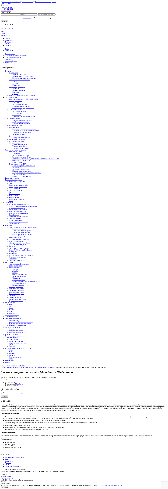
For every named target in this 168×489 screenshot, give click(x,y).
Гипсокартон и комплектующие (15, 150)
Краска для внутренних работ (18, 185)
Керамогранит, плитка (12, 178)
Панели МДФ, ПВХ (11, 334)
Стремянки (12, 295)
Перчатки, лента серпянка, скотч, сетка (18, 348)
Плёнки (7, 362)
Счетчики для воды (15, 218)
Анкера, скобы (13, 339)
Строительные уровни (19, 283)
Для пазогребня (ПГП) (19, 145)
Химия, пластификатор (16, 199)
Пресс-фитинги (14, 215)
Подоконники (9, 360)
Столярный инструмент (16, 294)
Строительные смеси (12, 97)
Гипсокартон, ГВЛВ (15, 152)
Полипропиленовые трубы (17, 211)
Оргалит (11, 309)
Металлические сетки (12, 315)
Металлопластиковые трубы (18, 209)
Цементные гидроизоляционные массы (22, 95)
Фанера (11, 311)
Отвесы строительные (19, 274)
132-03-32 (7, 9)
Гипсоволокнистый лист (20, 155)
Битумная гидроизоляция (17, 87)
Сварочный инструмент (16, 290)
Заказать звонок (27, 2)
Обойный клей (13, 195)
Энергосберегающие (19, 236)
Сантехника (9, 202)
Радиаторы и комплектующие (18, 216)
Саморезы (12, 346)
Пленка (14, 81)
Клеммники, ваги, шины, (17, 260)
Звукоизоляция (13, 73)
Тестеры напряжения (19, 276)
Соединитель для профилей (21, 176)
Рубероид (15, 94)
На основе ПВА (17, 113)
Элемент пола (17, 162)
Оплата (7, 44)
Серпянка (12, 355)
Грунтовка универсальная (17, 325)
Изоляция (8, 71)
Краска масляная (14, 188)
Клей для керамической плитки (22, 120)
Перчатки (12, 353)
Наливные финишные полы (21, 132)
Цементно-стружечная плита (14, 336)
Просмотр (4, 33)
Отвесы (15, 273)
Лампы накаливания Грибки (21, 230)
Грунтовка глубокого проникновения (21, 322)
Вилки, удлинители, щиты (17, 241)
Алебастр (15, 102)
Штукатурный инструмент (17, 299)
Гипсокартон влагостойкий (21, 157)
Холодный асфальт (11, 316)
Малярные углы (17, 167)
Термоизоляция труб (15, 220)
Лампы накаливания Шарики (22, 234)
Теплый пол (13, 259)
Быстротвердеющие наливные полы (24, 129)
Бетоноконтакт (13, 320)
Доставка (4, 35)
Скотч (11, 359)
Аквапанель (16, 153)
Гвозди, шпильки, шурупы (17, 343)
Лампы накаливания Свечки (21, 232)
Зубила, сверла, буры (15, 266)
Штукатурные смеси (15, 101)
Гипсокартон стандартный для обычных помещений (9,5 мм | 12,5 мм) (35, 159)
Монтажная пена (14, 194)
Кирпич (11, 329)
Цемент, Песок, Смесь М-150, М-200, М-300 (23, 99)
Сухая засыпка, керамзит (17, 141)
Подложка (15, 83)
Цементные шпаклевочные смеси (23, 116)
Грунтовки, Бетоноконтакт (13, 318)
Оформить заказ (6, 3)
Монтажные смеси (15, 143)
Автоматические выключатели (19, 239)
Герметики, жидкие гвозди (17, 181)
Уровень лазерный (18, 280)
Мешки (11, 350)
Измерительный (14, 267)
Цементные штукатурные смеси (23, 108)
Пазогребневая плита (16, 330)
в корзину (4, 396)
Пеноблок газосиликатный (17, 332)
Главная (7, 38)
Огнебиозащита (14, 197)
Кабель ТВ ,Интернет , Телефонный (20, 250)
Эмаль (11, 201)
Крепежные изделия (11, 338)
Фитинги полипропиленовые (18, 222)
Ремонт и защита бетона (17, 139)
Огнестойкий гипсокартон (21, 160)
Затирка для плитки (15, 125)
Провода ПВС (13, 252)
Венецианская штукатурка (21, 138)
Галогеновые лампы (19, 229)
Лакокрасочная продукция (13, 180)
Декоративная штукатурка (21, 106)
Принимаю (5, 487)
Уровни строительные (16, 297)
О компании (9, 40)
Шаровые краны (14, 223)
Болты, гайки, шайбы (16, 341)
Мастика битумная (18, 90)
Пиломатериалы (10, 302)
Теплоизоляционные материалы (19, 80)
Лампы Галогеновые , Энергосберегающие (23, 227)
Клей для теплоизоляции (20, 148)
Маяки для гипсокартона (20, 169)
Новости (7, 459)
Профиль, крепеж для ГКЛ (17, 164)
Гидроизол (15, 88)
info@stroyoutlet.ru (7, 28)
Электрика (8, 225)
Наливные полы (14, 127)
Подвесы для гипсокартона (21, 171)
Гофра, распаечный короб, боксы (19, 243)
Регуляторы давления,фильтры (19, 204)
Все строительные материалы (14, 457)
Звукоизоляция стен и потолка (22, 76)
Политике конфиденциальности (111, 485)
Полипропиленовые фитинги (18, 213)
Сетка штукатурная (15, 357)
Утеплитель (16, 85)
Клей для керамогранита (20, 122)
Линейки (15, 271)
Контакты (8, 45)
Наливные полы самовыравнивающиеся (25, 130)
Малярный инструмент (16, 288)
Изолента (12, 246)
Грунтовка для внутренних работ (20, 323)
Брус (10, 306)
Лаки (10, 192)
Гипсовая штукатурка (19, 104)
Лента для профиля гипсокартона (23, 166)
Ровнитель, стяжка (18, 134)
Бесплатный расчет (45, 2)
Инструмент (9, 262)
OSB (10, 304)
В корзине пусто (6, 7)
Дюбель (11, 345)
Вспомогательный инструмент (19, 264)
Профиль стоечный (18, 174)
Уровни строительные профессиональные (26, 281)
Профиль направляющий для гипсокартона (26, 173)
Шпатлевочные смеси (16, 109)
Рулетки (15, 269)
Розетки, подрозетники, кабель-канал (21, 255)
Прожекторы (13, 253)
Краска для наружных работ (18, 187)
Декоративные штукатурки (18, 136)
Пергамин (15, 92)
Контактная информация (13, 466)
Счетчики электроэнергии (17, 257)
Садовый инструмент (16, 301)
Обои (10, 352)
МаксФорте (19, 384)
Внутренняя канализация (17, 208)
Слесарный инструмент (16, 292)
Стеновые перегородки (12, 327)
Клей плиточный (14, 118)
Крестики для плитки (16, 287)
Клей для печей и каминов (21, 123)
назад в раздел (5, 454)
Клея (10, 183)
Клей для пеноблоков (19, 146)
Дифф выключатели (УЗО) (17, 245)
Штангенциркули (18, 285)
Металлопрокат (10, 313)
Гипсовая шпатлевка (19, 111)
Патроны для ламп (15, 238)
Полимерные (16, 115)
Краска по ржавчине (15, 190)
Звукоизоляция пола (19, 74)
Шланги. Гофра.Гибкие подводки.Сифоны (23, 206)
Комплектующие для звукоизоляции (24, 78)
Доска (11, 308)
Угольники (16, 278)
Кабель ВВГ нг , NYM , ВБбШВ (19, 248)
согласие (33, 471)
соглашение (27, 18)
